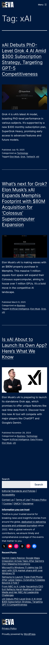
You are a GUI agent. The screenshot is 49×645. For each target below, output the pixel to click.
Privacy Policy (39, 499)
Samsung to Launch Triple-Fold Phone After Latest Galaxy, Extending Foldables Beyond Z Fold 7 (23, 580)
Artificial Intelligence (19, 309)
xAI (37, 156)
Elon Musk (14, 156)
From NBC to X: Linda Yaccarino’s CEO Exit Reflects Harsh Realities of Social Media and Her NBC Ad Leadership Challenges (22, 590)
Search (6, 479)
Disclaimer (28, 503)
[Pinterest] (28, 546)
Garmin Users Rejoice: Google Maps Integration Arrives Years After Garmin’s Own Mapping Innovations (23, 561)
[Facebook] (34, 546)
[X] (4, 546)
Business (21, 305)
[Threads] (22, 546)
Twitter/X (30, 156)
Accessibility (8, 494)
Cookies (7, 503)
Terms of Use (23, 499)
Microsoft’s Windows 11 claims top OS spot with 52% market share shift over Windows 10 (22, 570)
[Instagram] (16, 546)
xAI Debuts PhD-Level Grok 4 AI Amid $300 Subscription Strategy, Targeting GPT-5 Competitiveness (22, 602)
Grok (23, 156)
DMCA (17, 503)
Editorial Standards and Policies (18, 491)
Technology (22, 153)
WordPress (29, 634)
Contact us (8, 499)
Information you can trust (16, 509)
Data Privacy (36, 439)
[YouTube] (10, 546)
